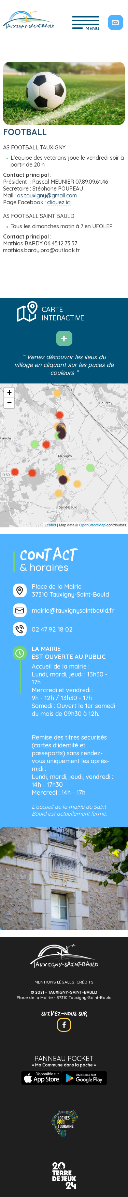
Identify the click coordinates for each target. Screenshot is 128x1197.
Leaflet (50, 524)
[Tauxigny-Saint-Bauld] (28, 20)
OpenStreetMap (92, 524)
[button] (9, 393)
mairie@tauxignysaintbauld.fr (73, 610)
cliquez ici (59, 202)
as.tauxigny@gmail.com (47, 195)
